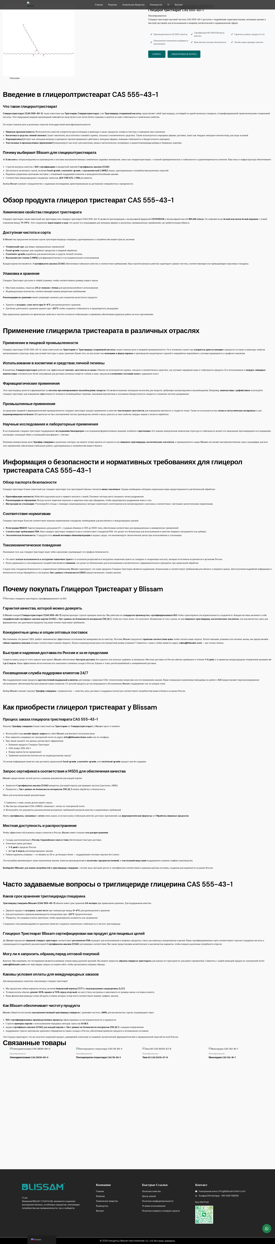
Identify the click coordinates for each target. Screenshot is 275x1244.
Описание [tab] (15, 78)
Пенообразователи (157, 15)
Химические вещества (133, 4)
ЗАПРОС (156, 54)
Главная (99, 4)
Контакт (179, 4)
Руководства (156, 4)
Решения (112, 4)
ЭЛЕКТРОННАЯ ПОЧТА (184, 54)
